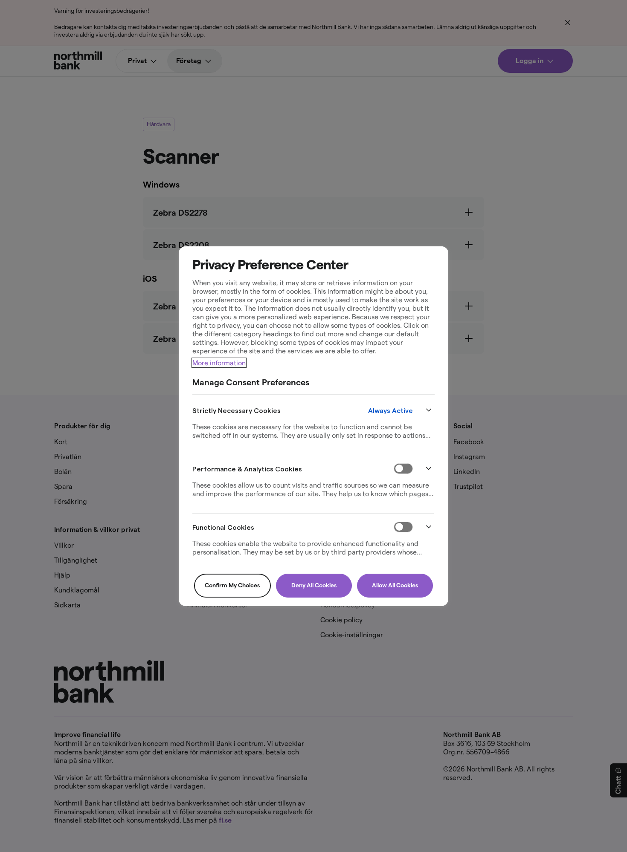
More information (219, 362)
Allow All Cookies (395, 585)
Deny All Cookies (314, 585)
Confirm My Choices (232, 585)
